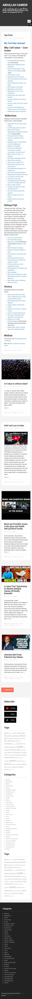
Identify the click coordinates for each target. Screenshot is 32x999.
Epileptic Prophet (11, 790)
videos (21, 767)
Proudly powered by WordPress (10, 993)
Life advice (9, 814)
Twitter (12, 720)
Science (8, 832)
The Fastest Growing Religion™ (17, 172)
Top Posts (8, 35)
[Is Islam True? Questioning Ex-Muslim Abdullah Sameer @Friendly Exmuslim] (16, 574)
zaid (10, 769)
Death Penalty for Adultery (15, 248)
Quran (7, 826)
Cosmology (9, 786)
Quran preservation (11, 828)
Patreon (12, 714)
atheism (22, 736)
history (6, 750)
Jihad (7, 812)
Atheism (7, 677)
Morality (8, 820)
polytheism (21, 757)
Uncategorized (9, 350)
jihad (24, 752)
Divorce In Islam (12, 237)
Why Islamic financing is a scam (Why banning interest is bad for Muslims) (17, 276)
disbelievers (17, 741)
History (8, 800)
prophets (6, 761)
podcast (16, 757)
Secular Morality (16, 764)
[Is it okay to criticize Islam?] (16, 369)
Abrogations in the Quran (15, 89)
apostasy (15, 736)
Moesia (3, 995)
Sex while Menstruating (15, 240)
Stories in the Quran (11, 839)
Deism (8, 788)
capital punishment (19, 738)
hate (24, 747)
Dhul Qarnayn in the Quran (15, 87)
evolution (8, 744)
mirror (12, 170)
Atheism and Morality (14, 146)
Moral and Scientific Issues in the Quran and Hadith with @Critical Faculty (15, 526)
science (7, 764)
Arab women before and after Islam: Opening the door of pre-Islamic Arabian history (17, 297)
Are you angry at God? (14, 185)
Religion (8, 830)
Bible (6, 738)
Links (7, 816)
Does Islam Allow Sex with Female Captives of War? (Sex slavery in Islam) (17, 260)
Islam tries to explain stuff (15, 162)
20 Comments (18, 350)
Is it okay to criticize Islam (15, 176)
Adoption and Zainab (14, 319)
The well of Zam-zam (14, 178)
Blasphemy (11, 738)
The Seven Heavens (14, 79)
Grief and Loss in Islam (14, 425)
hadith (20, 747)
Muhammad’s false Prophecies (17, 111)
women (6, 769)
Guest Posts (9, 796)
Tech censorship (11, 841)
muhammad (8, 757)
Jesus (8, 810)
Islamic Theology (11, 808)
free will (14, 744)
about (6, 733)
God (17, 744)
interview (23, 750)
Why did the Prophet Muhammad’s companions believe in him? (18, 132)
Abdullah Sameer (15, 5)
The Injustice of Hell (14, 75)
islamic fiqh (11, 752)
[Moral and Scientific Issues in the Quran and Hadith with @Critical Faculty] (16, 505)
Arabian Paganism (13, 321)
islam (5, 752)
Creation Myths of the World (16, 305)
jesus (18, 752)
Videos (8, 849)
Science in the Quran (12, 834)
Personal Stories (11, 824)
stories (9, 767)
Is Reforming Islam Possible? (17, 128)
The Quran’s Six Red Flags (15, 136)
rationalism (19, 761)
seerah (23, 764)
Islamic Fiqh (8, 623)
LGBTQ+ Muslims (9, 755)
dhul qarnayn (9, 741)
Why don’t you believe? (14, 160)
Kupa (15, 531)
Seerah (8, 837)
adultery (15, 733)
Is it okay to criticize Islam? (16, 384)
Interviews (6, 678)
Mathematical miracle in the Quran (18, 174)
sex (5, 767)
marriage (18, 755)
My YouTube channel (14, 43)
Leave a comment (19, 412)
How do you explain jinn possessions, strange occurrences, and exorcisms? (16, 150)
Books (8, 784)
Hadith (9, 307)
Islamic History (15, 623)
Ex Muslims (20, 677)
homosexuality (15, 750)
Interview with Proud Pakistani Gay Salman (13, 656)
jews (21, 752)
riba (24, 761)
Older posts (7, 690)
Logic (7, 818)
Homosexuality (12, 272)
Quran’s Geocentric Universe (16, 77)
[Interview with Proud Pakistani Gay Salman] (16, 642)
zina (13, 769)
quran (13, 760)
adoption (10, 733)
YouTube (12, 708)
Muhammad (9, 822)
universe (15, 767)
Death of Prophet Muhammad (16, 313)
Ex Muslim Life (13, 677)
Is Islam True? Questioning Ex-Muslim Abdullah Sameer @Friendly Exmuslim (15, 590)
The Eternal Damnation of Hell (16, 158)
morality (24, 755)
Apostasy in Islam (13, 242)
